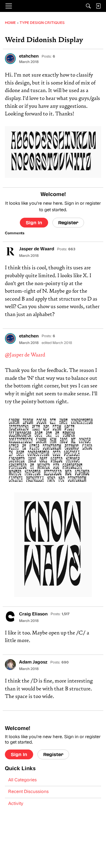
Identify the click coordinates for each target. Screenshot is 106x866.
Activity (15, 804)
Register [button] (68, 222)
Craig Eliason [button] (33, 614)
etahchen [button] (29, 56)
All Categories (22, 780)
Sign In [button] (34, 222)
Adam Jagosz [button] (33, 662)
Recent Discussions (28, 792)
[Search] (88, 6)
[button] (10, 58)
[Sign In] (98, 6)
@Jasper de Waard (25, 355)
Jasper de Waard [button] (36, 249)
